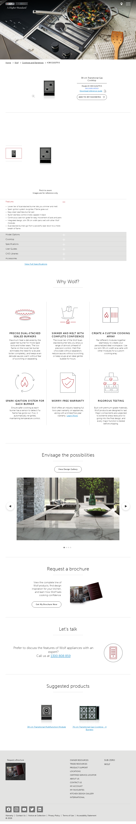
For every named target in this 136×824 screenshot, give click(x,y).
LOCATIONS (75, 771)
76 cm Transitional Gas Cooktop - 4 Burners (90, 728)
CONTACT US (76, 782)
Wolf (16, 63)
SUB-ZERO (109, 760)
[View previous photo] (10, 506)
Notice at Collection (37, 815)
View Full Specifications (36, 264)
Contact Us (21, 815)
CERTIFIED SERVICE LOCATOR (83, 775)
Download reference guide (91, 91)
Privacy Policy (54, 815)
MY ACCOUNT (76, 786)
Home (8, 63)
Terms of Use (68, 815)
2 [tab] (66, 547)
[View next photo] (125, 506)
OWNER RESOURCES (79, 760)
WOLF (107, 764)
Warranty (9, 815)
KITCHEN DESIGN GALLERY (82, 794)
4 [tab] (70, 547)
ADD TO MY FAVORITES (90, 97)
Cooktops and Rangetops (33, 63)
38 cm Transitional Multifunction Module (46, 727)
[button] (36, 201)
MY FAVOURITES (77, 790)
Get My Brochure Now (46, 604)
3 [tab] (68, 547)
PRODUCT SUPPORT (79, 768)
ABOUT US (74, 779)
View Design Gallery (67, 469)
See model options (92, 88)
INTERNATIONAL (77, 797)
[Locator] (121, 4)
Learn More (72, 415)
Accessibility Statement (86, 815)
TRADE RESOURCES (78, 764)
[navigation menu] (128, 4)
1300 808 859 (60, 656)
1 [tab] (64, 547)
